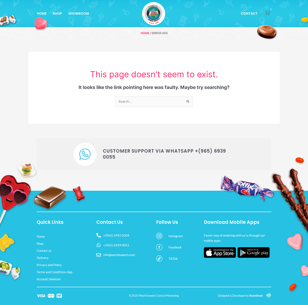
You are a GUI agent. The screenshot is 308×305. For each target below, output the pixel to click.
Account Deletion (49, 279)
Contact (249, 13)
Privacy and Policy (49, 265)
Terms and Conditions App (54, 272)
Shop (57, 13)
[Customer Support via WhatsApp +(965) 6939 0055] (85, 154)
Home (42, 13)
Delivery (43, 258)
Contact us (44, 250)
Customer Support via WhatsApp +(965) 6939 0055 (164, 154)
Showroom (78, 13)
